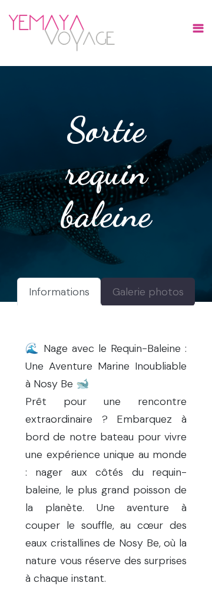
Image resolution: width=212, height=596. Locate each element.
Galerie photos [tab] (148, 292)
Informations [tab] (59, 292)
